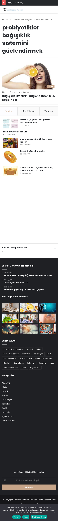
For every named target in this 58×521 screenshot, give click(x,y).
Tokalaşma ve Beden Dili (15, 131)
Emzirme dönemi (10, 358)
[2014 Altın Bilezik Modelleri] (10, 157)
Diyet (49, 354)
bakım (38, 349)
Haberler (48, 500)
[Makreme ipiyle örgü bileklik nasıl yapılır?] (10, 143)
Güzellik (5, 391)
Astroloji (30, 349)
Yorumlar (48, 111)
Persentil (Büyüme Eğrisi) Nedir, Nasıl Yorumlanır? (35, 121)
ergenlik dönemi (26, 358)
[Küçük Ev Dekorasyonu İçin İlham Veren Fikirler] (10, 307)
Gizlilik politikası (8, 421)
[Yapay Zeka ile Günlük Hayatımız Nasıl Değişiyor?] (47, 307)
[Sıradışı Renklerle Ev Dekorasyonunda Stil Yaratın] (47, 329)
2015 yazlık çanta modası (13, 349)
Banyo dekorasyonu (11, 354)
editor (6, 92)
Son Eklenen (29, 111)
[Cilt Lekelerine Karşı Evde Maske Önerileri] (29, 307)
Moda (52, 363)
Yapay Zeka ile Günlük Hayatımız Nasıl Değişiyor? (27, 3)
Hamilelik (7, 363)
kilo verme (42, 363)
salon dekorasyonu (11, 368)
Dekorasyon (7, 400)
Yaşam (5, 395)
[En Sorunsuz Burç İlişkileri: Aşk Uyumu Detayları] (10, 329)
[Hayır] (54, 512)
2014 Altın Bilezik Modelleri (33, 151)
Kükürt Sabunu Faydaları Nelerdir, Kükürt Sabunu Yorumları (36, 169)
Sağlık (24, 368)
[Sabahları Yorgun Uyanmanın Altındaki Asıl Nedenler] (29, 329)
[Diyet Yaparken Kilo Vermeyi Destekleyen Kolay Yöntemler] (10, 318)
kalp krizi (30, 363)
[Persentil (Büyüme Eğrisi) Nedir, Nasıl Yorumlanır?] (10, 123)
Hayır (26, 517)
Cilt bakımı (26, 354)
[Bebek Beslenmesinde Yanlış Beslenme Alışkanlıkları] (47, 318)
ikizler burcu (19, 363)
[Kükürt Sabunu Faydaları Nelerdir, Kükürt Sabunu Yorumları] (10, 171)
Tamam (16, 517)
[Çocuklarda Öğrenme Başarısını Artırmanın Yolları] (29, 318)
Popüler (9, 111)
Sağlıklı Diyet (35, 368)
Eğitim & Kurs (7, 416)
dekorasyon (38, 354)
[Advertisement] (29, 210)
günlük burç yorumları (43, 358)
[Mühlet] (13, 9)
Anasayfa (8, 19)
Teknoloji (6, 404)
